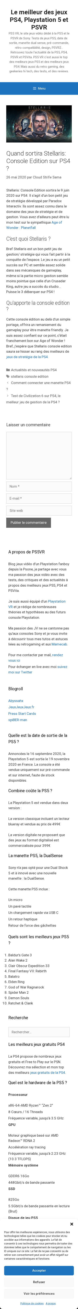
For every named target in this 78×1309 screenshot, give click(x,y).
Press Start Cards (22, 713)
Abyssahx (15, 701)
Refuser (39, 1282)
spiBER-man (17, 720)
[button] (72, 1224)
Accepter (39, 1270)
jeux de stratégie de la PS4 (27, 357)
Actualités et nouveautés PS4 (34, 370)
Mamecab (59, 644)
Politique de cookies (32, 1303)
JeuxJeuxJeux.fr (21, 707)
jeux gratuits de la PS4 (47, 1072)
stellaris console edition (29, 376)
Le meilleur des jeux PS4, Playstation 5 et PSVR (39, 19)
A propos (51, 1303)
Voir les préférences (39, 1294)
